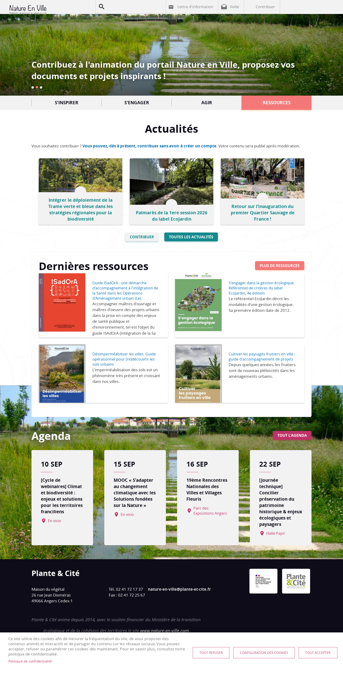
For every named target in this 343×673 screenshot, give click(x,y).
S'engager (136, 102)
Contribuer (265, 6)
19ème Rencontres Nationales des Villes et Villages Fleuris (206, 489)
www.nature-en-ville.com (164, 631)
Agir (206, 102)
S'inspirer (66, 102)
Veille (234, 6)
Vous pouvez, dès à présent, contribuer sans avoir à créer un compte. (149, 146)
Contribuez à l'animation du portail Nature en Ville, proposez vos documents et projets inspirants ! (163, 70)
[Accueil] (46, 9)
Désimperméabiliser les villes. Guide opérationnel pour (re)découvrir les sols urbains (124, 359)
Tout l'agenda (292, 435)
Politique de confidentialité (30, 661)
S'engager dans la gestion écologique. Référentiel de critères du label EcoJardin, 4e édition (262, 288)
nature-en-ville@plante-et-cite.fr (179, 589)
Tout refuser (211, 653)
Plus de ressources (280, 265)
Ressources (276, 102)
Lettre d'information (195, 6)
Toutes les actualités (191, 236)
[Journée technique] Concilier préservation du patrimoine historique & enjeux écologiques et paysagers (280, 502)
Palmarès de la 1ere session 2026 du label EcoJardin (171, 215)
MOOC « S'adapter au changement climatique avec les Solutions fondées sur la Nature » (135, 492)
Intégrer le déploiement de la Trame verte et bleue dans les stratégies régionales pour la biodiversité (80, 209)
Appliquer (101, 7)
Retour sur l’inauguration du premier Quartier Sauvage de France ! (262, 212)
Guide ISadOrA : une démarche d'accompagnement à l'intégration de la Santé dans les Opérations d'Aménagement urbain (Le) (125, 290)
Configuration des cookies (264, 653)
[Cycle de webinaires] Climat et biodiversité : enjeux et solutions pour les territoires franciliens (62, 496)
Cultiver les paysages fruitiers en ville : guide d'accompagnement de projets (262, 356)
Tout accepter (318, 653)
